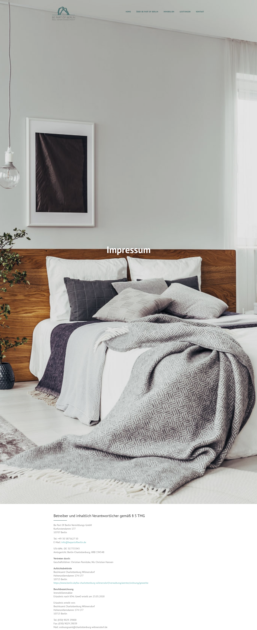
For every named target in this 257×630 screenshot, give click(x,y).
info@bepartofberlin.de (73, 542)
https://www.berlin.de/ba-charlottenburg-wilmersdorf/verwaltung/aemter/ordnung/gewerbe (101, 582)
